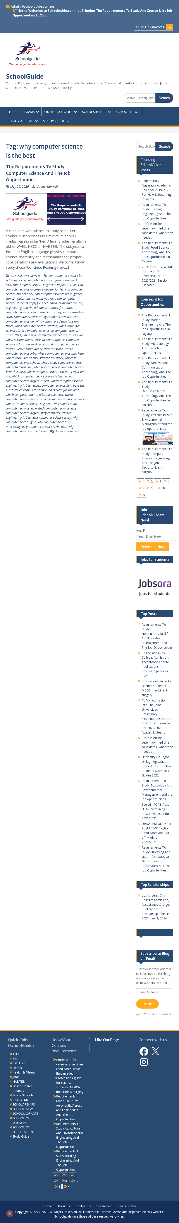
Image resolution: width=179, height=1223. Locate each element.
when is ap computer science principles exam (53, 335)
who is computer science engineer (29, 404)
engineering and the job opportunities (32, 308)
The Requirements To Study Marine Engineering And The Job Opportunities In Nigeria (157, 324)
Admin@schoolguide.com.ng (32, 6)
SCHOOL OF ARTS (25, 1113)
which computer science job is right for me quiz (46, 390)
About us (63, 1206)
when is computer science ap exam (29, 340)
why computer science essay (52, 417)
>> (144, 495)
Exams (17, 1068)
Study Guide (20, 1136)
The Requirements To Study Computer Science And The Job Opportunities (38, 173)
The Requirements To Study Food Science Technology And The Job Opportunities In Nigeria (157, 252)
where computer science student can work (34, 358)
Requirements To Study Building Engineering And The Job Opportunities (68, 1160)
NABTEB (18, 1081)
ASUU (16, 1054)
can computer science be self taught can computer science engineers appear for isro (44, 280)
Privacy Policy (126, 1206)
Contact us (83, 1206)
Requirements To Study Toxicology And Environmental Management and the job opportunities (157, 419)
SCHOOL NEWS (127, 111)
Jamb (16, 1077)
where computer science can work (40, 349)
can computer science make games (58, 294)
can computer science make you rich (30, 298)
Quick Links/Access (150, 27)
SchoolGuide (25, 76)
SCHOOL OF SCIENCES (26, 275)
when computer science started (36, 326)
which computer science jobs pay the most (34, 394)
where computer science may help (61, 353)
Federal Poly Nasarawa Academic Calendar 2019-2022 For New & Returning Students (157, 190)
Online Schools (22, 1095)
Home (13, 111)
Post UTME (20, 1100)
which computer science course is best (38, 376)
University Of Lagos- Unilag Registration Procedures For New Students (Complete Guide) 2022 (156, 766)
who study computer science (50, 408)
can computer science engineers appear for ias (44, 285)
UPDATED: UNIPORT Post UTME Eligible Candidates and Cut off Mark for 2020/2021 (157, 833)
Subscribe (147, 1004)
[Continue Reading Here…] (47, 267)
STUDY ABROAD (21, 121)
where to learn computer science (28, 367)
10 (163, 488)
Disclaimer (103, 1206)
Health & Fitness (24, 1072)
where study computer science (61, 362)
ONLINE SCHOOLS (58, 111)
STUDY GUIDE (54, 121)
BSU (15, 1059)
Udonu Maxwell (47, 186)
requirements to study (46, 312)
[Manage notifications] (9, 1213)
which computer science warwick (62, 399)
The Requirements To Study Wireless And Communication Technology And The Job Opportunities (157, 367)
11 (58, 1186)
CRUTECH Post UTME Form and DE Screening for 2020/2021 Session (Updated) (157, 276)
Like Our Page (152, 932)
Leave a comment (68, 431)
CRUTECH (19, 1063)
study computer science (55, 317)
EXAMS (29, 111)
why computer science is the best (44, 427)
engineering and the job (66, 303)
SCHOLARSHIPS (94, 111)
